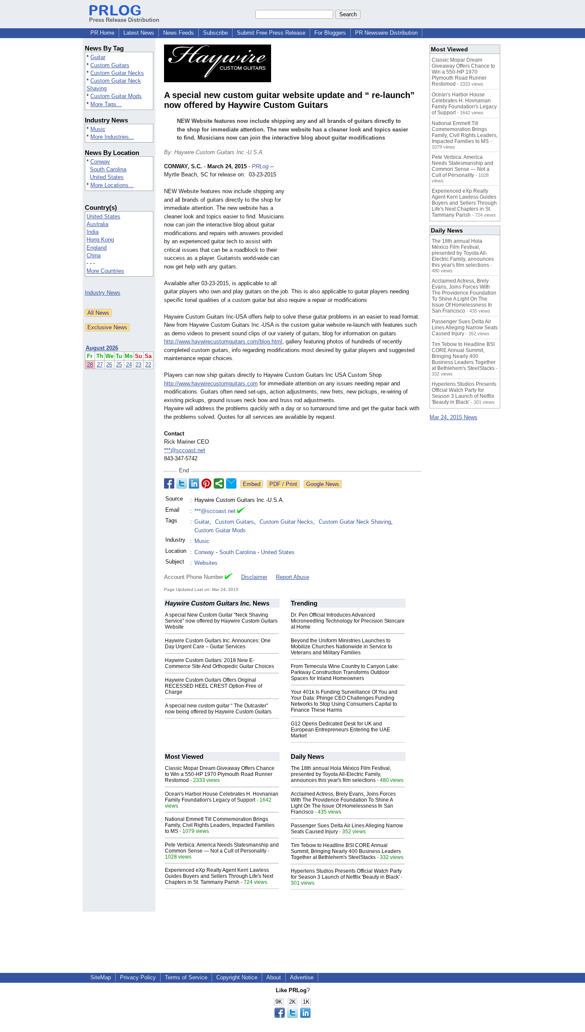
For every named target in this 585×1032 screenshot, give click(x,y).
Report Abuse (292, 577)
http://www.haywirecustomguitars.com (211, 383)
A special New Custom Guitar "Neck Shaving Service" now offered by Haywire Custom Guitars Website (221, 621)
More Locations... (112, 185)
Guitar (97, 57)
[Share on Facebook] (169, 483)
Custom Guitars (109, 65)
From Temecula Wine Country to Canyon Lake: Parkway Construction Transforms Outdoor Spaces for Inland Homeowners (345, 672)
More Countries (105, 271)
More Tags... (106, 104)
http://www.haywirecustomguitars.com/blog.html (223, 341)
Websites (206, 563)
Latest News (138, 33)
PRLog (260, 166)
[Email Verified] (241, 511)
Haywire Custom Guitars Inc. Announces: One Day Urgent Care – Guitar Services (218, 644)
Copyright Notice (236, 977)
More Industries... (112, 137)
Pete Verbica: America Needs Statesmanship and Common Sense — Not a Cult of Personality (222, 848)
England (97, 248)
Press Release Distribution (124, 20)
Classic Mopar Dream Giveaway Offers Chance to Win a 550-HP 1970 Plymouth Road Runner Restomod (220, 774)
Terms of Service (186, 977)
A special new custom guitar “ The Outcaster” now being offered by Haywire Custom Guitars (218, 709)
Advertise (301, 977)
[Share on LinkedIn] (194, 483)
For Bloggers (330, 33)
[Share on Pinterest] (206, 483)
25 (119, 364)
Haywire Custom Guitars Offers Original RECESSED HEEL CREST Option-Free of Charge (213, 686)
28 (90, 364)
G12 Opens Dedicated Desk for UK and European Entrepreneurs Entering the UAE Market (340, 730)
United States (107, 177)
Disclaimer (254, 577)
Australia (97, 224)
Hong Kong (100, 239)
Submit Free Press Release (271, 33)
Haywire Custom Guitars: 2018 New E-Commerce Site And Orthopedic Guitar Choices (219, 663)
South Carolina (108, 169)
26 (109, 364)
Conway (100, 161)
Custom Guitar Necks (117, 73)
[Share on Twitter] (181, 483)
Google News (322, 484)
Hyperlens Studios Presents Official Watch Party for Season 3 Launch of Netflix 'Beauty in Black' (346, 874)
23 (138, 364)
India (92, 232)
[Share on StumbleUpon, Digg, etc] (219, 483)
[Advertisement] (356, 225)
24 (129, 364)
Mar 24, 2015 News (454, 417)
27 (100, 364)
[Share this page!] (292, 1016)
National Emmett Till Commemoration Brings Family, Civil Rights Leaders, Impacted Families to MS (220, 825)
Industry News (102, 292)
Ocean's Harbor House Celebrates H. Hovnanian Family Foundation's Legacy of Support (221, 797)
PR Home (102, 33)
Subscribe (215, 33)
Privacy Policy (138, 977)
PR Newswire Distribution (386, 33)
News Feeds (178, 33)
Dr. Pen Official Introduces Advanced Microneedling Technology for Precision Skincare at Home (348, 621)
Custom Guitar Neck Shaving (355, 522)
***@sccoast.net (184, 450)
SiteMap (100, 977)
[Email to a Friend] (231, 483)
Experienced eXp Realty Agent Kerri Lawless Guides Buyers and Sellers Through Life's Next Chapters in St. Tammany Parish (219, 876)
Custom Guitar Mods (116, 96)
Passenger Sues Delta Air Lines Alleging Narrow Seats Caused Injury (465, 328)
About (273, 977)
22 (148, 364)
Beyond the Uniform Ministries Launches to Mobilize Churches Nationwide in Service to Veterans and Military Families (341, 647)
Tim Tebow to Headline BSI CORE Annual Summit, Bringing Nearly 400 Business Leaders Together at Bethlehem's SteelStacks (346, 851)
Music (97, 129)
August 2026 (102, 348)
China (94, 255)
